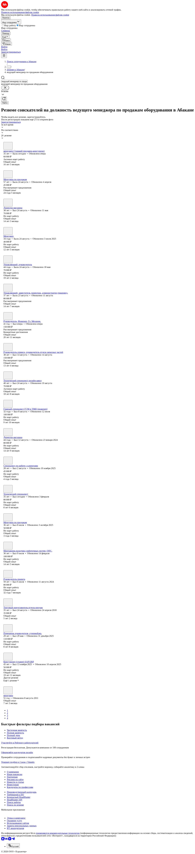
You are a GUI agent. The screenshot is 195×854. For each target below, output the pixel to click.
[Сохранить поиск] (4, 99)
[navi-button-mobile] (4, 55)
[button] (4, 47)
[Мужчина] (8, 202)
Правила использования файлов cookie (50, 15)
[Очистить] (5, 87)
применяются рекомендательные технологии (58, 833)
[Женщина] (8, 146)
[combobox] (14, 81)
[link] (6, 40)
